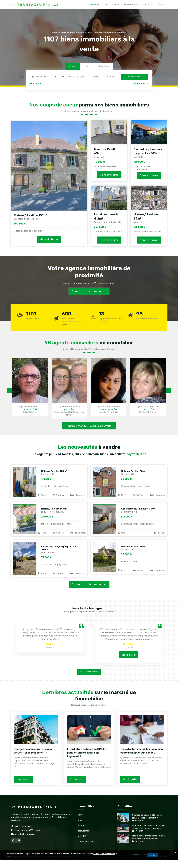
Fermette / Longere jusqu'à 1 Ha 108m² (58, 548)
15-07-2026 (138, 831)
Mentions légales (139, 855)
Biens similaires (49, 239)
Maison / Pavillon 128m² (54, 471)
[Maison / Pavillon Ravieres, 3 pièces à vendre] (104, 482)
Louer (105, 4)
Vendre (115, 4)
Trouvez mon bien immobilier (89, 291)
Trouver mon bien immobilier (89, 584)
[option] (34, 388)
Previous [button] (9, 390)
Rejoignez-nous (130, 4)
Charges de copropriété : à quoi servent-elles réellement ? (33, 750)
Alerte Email (142, 83)
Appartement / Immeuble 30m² (138, 508)
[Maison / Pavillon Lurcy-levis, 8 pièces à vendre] (24, 482)
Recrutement (83, 830)
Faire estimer (103, 66)
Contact (161, 4)
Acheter (95, 4)
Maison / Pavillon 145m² (54, 508)
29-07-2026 (139, 820)
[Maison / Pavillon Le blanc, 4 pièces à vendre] (104, 557)
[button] (44, 77)
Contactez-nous (85, 841)
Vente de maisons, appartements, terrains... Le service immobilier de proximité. (89, 32)
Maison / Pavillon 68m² (133, 471)
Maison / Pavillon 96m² (133, 546)
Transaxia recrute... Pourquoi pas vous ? (89, 426)
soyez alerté (135, 454)
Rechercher (135, 76)
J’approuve (152, 855)
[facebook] (13, 840)
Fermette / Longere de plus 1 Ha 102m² (148, 151)
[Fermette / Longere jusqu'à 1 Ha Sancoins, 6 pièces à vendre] (24, 558)
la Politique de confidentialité (104, 854)
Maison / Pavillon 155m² (30, 215)
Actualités (147, 4)
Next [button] (168, 390)
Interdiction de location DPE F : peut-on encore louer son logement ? (86, 752)
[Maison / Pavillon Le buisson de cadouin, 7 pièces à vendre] (24, 519)
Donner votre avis (90, 671)
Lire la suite (54, 654)
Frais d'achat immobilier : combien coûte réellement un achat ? (141, 750)
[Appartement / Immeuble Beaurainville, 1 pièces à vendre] (104, 519)
